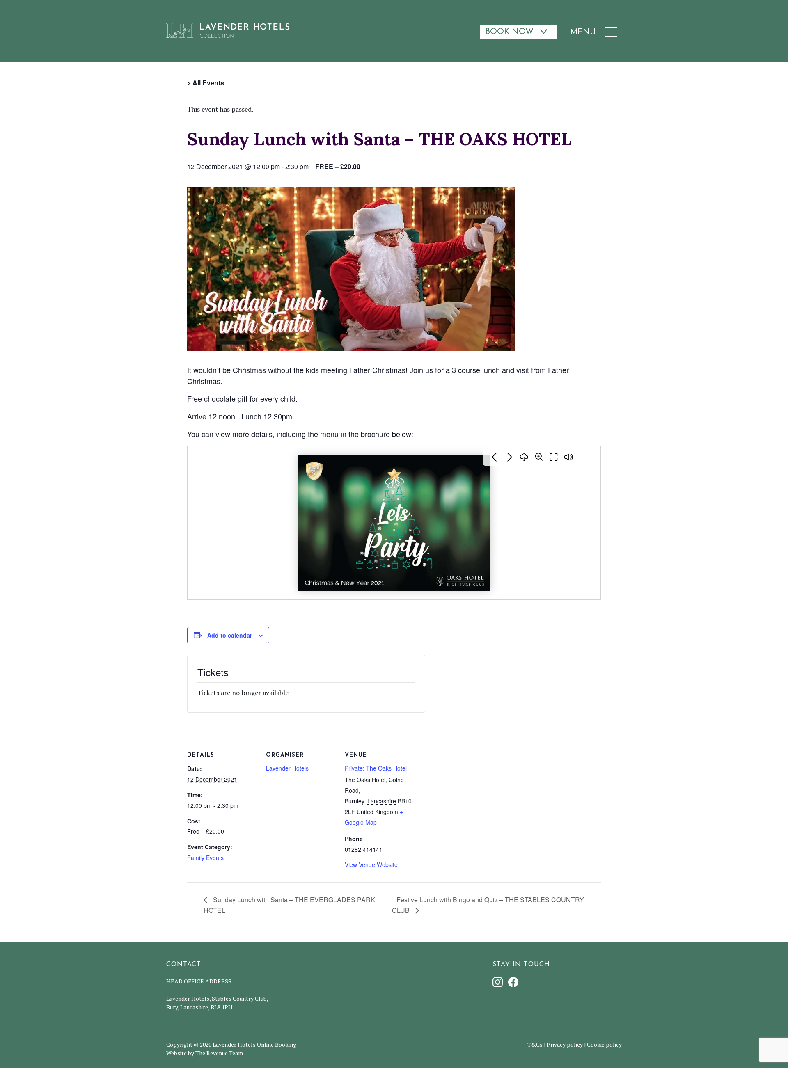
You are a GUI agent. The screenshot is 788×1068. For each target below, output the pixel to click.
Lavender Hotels (287, 768)
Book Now (509, 32)
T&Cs (535, 1044)
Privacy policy (565, 1044)
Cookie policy (604, 1044)
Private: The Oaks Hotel (376, 768)
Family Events (205, 857)
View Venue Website (371, 864)
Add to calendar (229, 635)
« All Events (205, 82)
